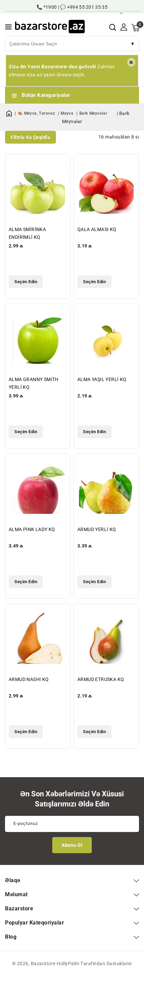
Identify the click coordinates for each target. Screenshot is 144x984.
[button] (8, 28)
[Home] (11, 113)
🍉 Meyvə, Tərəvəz (37, 113)
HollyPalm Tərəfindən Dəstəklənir (94, 963)
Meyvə (68, 113)
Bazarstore (43, 963)
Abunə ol (72, 845)
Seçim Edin (25, 281)
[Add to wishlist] (61, 163)
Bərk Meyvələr (93, 113)
